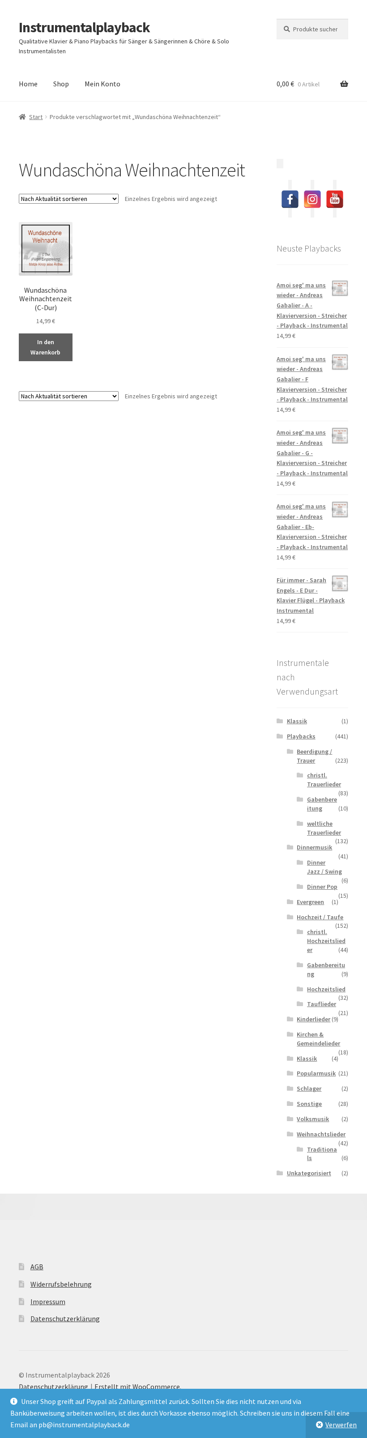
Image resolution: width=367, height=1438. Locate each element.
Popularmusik (316, 1073)
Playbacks (301, 736)
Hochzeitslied (326, 989)
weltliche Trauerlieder (324, 827)
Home (28, 83)
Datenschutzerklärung (65, 1318)
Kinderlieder (313, 1019)
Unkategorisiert (309, 1173)
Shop (61, 83)
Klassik (297, 721)
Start (36, 117)
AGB (36, 1266)
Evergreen (310, 902)
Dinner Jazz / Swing (324, 866)
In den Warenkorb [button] (45, 347)
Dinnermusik (314, 847)
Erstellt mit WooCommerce (137, 1386)
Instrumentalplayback (84, 27)
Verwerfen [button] (341, 1424)
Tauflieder (321, 1004)
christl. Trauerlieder (324, 779)
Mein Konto (102, 83)
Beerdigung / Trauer (314, 755)
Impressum (47, 1301)
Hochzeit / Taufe (320, 917)
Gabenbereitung (322, 803)
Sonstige (309, 1104)
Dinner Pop (322, 887)
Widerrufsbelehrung (61, 1284)
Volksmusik (313, 1119)
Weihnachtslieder (321, 1134)
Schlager (309, 1088)
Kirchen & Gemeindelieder (318, 1038)
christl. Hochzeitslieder (326, 941)
